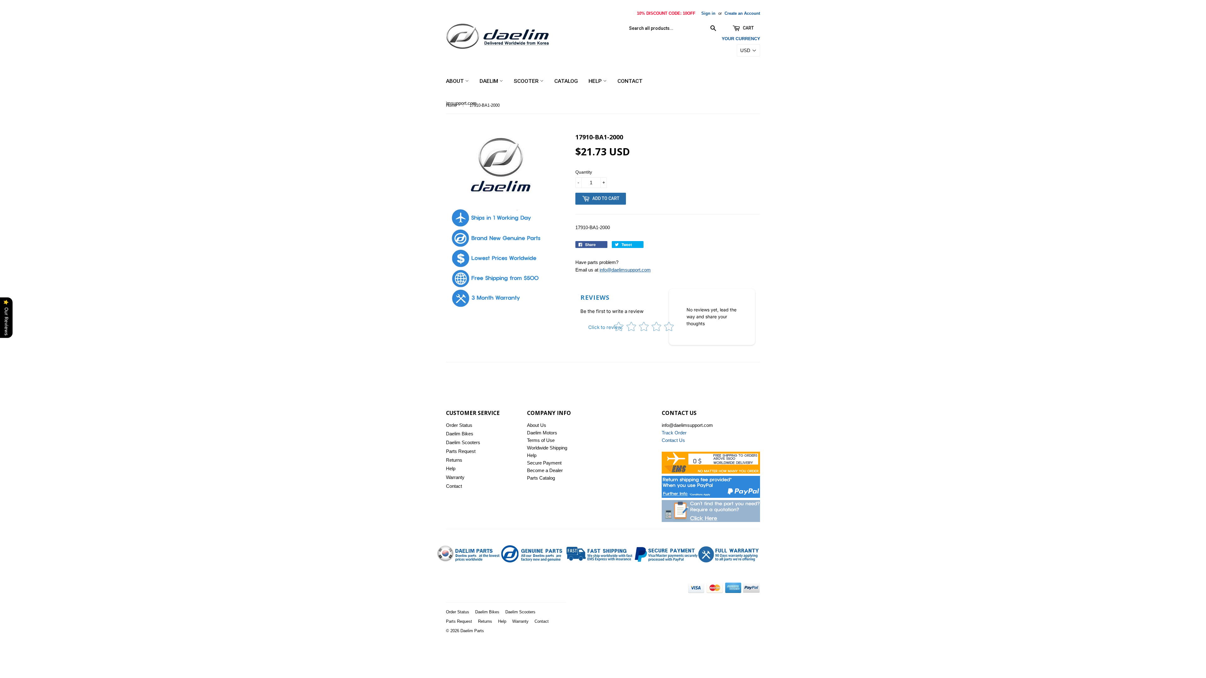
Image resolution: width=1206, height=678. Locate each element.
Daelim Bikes (459, 433)
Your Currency (741, 38)
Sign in (708, 13)
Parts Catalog (541, 478)
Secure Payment (544, 462)
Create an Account (742, 13)
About (455, 81)
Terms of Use (541, 440)
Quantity (583, 172)
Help (596, 81)
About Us (536, 425)
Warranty (455, 477)
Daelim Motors (542, 432)
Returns (454, 460)
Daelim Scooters (463, 442)
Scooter (527, 81)
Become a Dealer (545, 470)
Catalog (566, 81)
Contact (630, 81)
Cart (748, 27)
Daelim (489, 81)
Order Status (459, 425)
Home (451, 105)
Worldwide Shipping (547, 447)
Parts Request (460, 451)
